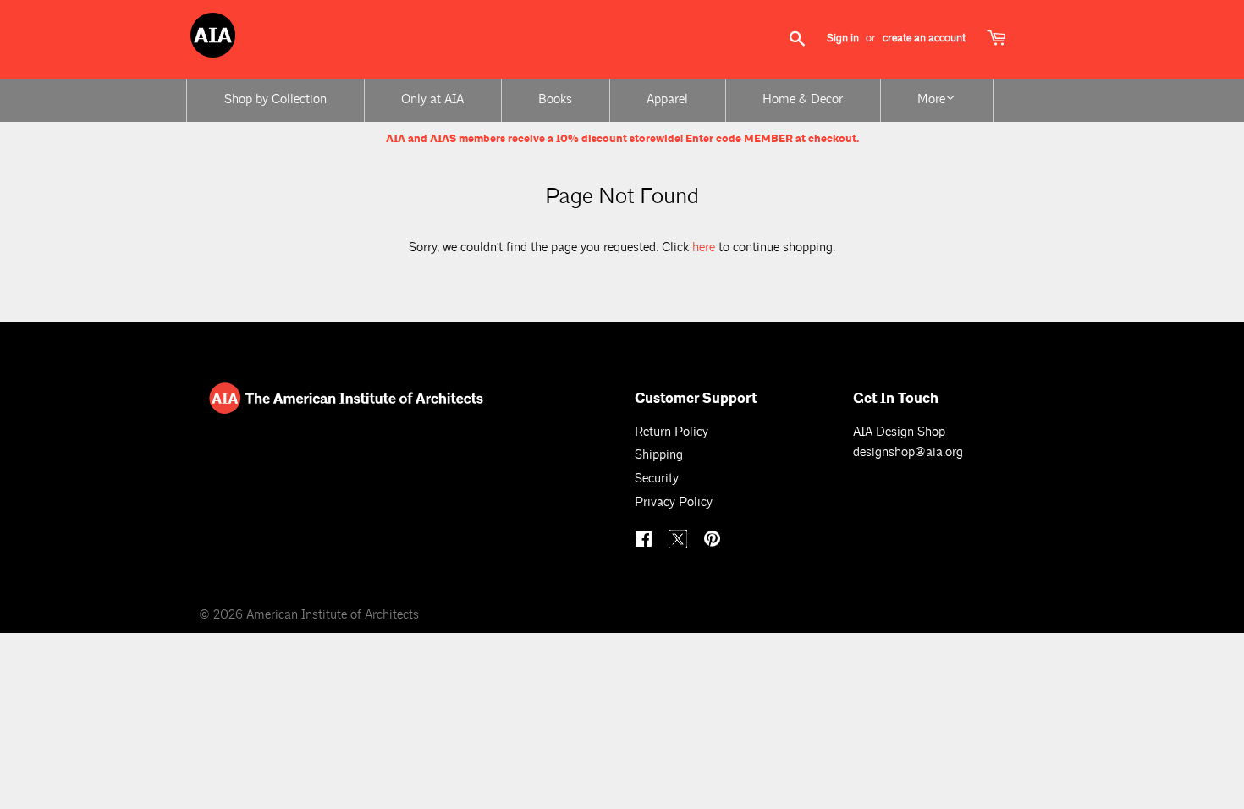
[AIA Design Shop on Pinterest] (714, 541)
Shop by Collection (275, 99)
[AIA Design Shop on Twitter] (680, 545)
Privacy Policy (674, 502)
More (931, 99)
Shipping (659, 455)
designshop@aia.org (908, 452)
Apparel (667, 99)
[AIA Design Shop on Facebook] (646, 541)
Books (555, 99)
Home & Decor (802, 99)
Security (657, 479)
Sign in (843, 38)
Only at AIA (432, 99)
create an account (924, 38)
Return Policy (671, 432)
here (703, 247)
